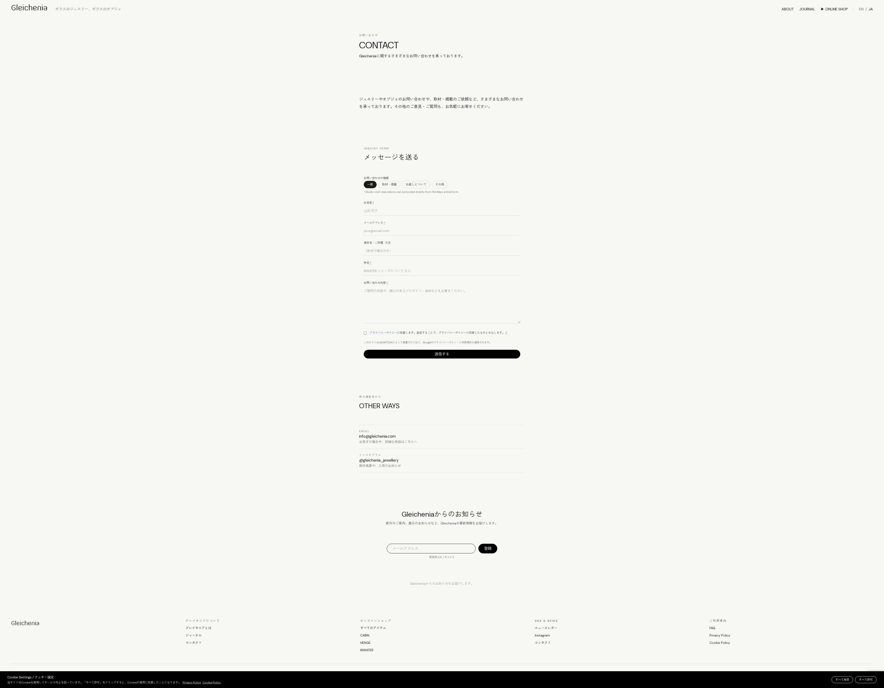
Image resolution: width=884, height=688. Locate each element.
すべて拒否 (842, 680)
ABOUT (788, 9)
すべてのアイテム (373, 628)
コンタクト (194, 643)
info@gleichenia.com (377, 436)
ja (871, 9)
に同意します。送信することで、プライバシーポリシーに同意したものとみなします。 (438, 333)
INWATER (366, 650)
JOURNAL (807, 9)
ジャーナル (194, 635)
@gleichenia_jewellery (378, 460)
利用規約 (467, 342)
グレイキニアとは (198, 628)
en (861, 9)
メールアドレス (374, 222)
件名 (367, 262)
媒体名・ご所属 (377, 242)
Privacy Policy (720, 635)
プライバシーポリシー (383, 333)
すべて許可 (866, 680)
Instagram (542, 635)
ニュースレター (546, 628)
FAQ (712, 628)
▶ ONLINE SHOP (834, 9)
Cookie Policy (720, 643)
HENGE (365, 643)
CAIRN (364, 635)
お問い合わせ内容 (376, 282)
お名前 (369, 202)
